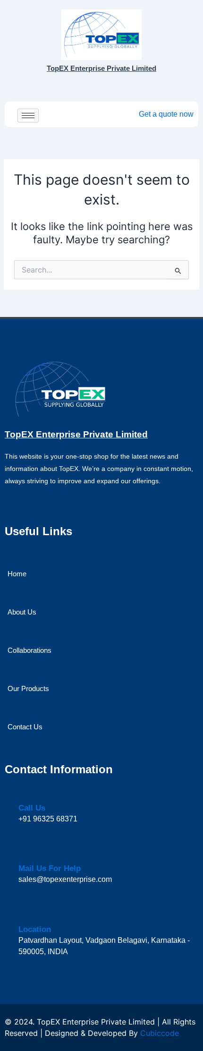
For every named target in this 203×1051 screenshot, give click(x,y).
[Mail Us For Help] (24, 854)
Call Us (31, 807)
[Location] (24, 915)
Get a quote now (166, 114)
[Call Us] (23, 794)
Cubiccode (159, 1033)
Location (34, 929)
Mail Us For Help (49, 868)
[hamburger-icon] (28, 115)
